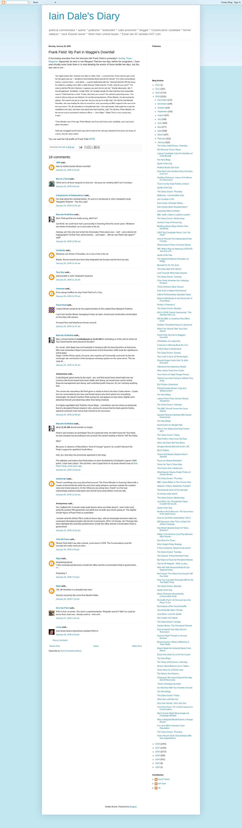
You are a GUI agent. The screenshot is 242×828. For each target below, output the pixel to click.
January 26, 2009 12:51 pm (68, 530)
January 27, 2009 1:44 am (67, 618)
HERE (92, 139)
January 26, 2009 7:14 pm (67, 599)
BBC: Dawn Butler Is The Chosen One (174, 482)
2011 (157, 89)
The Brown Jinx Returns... (168, 674)
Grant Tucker (164, 779)
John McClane (62, 539)
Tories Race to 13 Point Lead (170, 670)
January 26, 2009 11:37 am (68, 326)
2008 (157, 744)
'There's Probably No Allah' (169, 684)
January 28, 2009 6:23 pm (67, 634)
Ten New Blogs (164, 160)
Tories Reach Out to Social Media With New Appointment (174, 737)
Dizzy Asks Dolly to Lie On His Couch (173, 654)
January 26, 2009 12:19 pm (68, 494)
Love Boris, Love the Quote (169, 614)
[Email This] (86, 147)
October (161, 108)
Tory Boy (60, 272)
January (161, 142)
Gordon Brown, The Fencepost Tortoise (174, 626)
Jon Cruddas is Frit (165, 199)
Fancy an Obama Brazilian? (169, 460)
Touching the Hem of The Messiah (172, 490)
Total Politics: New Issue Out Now (172, 439)
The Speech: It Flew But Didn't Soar (173, 556)
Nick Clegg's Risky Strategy (169, 544)
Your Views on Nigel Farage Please (173, 374)
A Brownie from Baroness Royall (171, 367)
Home (96, 646)
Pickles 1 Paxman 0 (166, 305)
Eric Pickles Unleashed (167, 384)
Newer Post (54, 646)
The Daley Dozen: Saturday (169, 405)
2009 (157, 96)
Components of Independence (70, 195)
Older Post (137, 646)
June (160, 123)
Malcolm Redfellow (65, 214)
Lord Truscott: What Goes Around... (172, 273)
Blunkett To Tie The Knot (168, 265)
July (160, 119)
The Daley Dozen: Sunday (169, 353)
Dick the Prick (62, 608)
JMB (58, 162)
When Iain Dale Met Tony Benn (171, 443)
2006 (157, 752)
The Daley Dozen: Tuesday (169, 277)
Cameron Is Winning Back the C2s (172, 345)
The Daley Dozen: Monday (169, 308)
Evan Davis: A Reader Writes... (170, 203)
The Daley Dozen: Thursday (169, 191)
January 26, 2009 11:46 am (68, 365)
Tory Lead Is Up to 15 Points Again (172, 356)
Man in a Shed (62, 179)
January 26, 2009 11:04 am (68, 263)
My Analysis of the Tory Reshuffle (172, 606)
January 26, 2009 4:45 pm (67, 549)
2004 (157, 759)
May (160, 127)
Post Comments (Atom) (71, 651)
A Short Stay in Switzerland (169, 349)
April (160, 131)
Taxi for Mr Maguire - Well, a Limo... (172, 563)
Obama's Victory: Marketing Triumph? (174, 486)
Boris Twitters (163, 450)
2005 (157, 755)
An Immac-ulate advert (167, 494)
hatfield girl (61, 479)
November (162, 104)
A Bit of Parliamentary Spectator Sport (174, 294)
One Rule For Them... (166, 540)
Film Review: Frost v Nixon (169, 150)
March (161, 135)
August (161, 115)
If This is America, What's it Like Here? (174, 548)
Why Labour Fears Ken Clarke (170, 370)
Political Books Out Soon (168, 167)
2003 (157, 763)
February (162, 138)
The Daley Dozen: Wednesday (171, 218)
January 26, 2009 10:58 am (68, 241)
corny (58, 627)
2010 (157, 93)
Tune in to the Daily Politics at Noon (173, 184)
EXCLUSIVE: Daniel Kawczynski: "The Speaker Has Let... (174, 313)
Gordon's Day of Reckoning (169, 222)
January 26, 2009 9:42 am (67, 186)
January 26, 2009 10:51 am (68, 205)
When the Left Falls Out (167, 699)
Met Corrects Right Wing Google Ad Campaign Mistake (173, 714)
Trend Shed (61, 305)
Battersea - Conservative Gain (170, 195)
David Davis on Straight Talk (169, 425)
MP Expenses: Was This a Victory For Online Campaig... (173, 523)
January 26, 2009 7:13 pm (67, 577)
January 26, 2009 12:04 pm (68, 470)
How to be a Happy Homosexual (171, 290)
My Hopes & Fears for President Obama (175, 560)
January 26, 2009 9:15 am (67, 170)
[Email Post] (80, 147)
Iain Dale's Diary (84, 15)
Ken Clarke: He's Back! (167, 618)
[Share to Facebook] (95, 147)
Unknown (60, 288)
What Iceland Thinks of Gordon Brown (174, 245)
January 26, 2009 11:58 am (68, 415)
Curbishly (60, 250)
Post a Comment (60, 640)
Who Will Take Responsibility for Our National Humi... (173, 568)
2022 (157, 85)
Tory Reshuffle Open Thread (169, 610)
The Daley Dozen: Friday (168, 435)
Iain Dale (162, 783)
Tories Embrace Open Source (170, 287)
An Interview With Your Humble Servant (174, 688)
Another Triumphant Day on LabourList (174, 325)
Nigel (58, 558)
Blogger (133, 807)
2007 (157, 748)
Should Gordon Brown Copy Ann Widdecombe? (171, 389)
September (163, 111)
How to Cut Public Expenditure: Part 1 (174, 518)
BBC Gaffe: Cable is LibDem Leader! (173, 215)
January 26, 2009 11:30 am (68, 296)
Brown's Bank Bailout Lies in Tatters (173, 666)
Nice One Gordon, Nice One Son (171, 703)
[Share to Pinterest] (98, 147)
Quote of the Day (164, 163)
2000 (157, 767)
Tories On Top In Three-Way (169, 464)
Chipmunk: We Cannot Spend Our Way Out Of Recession (174, 678)
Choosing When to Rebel (168, 211)
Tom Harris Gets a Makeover (170, 468)
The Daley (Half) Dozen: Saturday (172, 146)
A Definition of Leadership (168, 341)
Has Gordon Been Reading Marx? (172, 207)
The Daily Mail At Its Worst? (169, 269)
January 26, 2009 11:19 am (68, 280)
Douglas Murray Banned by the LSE (173, 446)
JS (159, 788)
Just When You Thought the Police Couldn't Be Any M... (172, 502)
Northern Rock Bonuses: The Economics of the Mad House (175, 512)
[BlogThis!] (89, 147)
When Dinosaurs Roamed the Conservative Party (170, 595)
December (162, 100)
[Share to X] (92, 147)
